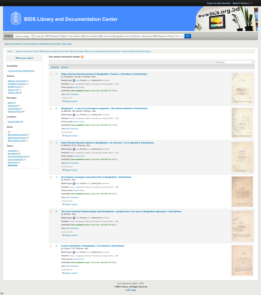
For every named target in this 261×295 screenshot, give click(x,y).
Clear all (64, 67)
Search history (240, 3)
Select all (55, 67)
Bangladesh (13, 153)
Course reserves (31, 43)
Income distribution (15, 159)
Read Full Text (79, 87)
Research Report (15, 111)
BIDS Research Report (17, 134)
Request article (70, 101)
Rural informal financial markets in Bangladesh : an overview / (107, 142)
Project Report (14, 108)
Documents (12, 105)
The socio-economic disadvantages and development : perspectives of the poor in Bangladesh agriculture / (121, 211)
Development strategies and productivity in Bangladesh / (96, 177)
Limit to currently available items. (21, 70)
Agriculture (12, 150)
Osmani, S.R (13, 89)
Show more (13, 165)
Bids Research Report (17, 137)
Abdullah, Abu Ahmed (17, 80)
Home (10, 51)
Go (187, 36)
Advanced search (13, 43)
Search (9, 35)
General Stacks (14, 121)
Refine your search (24, 58)
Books (10, 102)
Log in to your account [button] (218, 3)
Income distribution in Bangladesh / (92, 245)
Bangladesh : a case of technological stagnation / (104, 108)
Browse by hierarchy (50, 43)
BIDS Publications (72, 94)
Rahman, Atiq (13, 92)
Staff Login (130, 290)
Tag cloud (66, 43)
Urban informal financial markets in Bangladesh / (104, 74)
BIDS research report (16, 140)
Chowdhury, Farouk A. (17, 83)
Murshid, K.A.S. (14, 86)
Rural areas (13, 162)
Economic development (17, 156)
